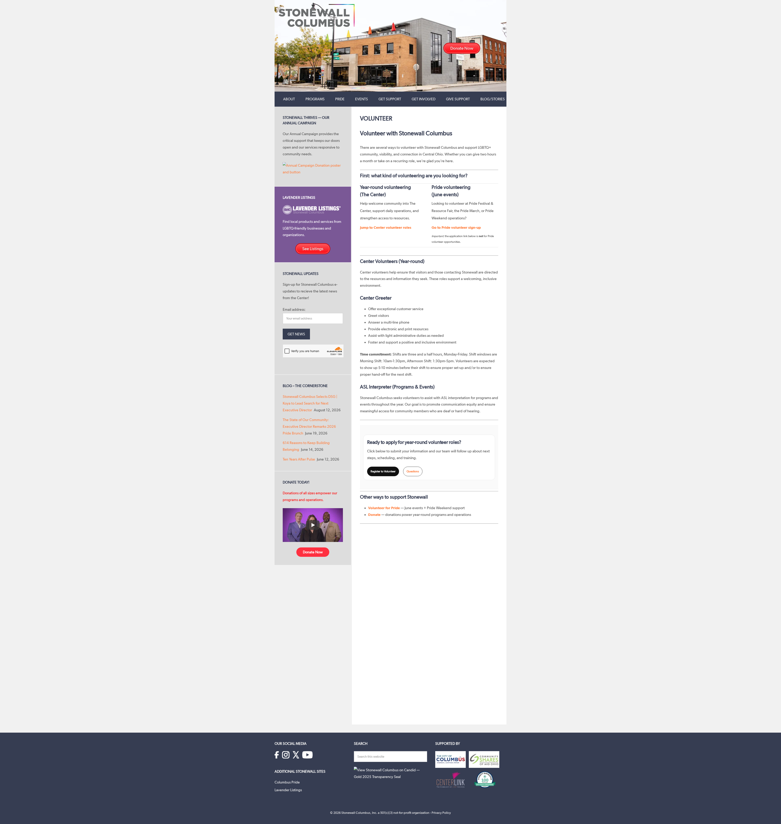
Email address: (294, 309)
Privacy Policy (441, 813)
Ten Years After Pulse (299, 459)
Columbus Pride (287, 782)
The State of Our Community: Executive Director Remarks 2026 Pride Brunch (309, 426)
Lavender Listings (288, 790)
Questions (413, 471)
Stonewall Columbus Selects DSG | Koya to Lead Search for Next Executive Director (310, 403)
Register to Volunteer (383, 471)
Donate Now (313, 552)
